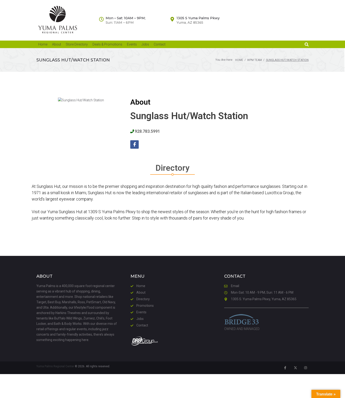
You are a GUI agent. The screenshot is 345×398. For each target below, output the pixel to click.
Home (239, 60)
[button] (306, 44)
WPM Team (254, 60)
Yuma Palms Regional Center (55, 366)
